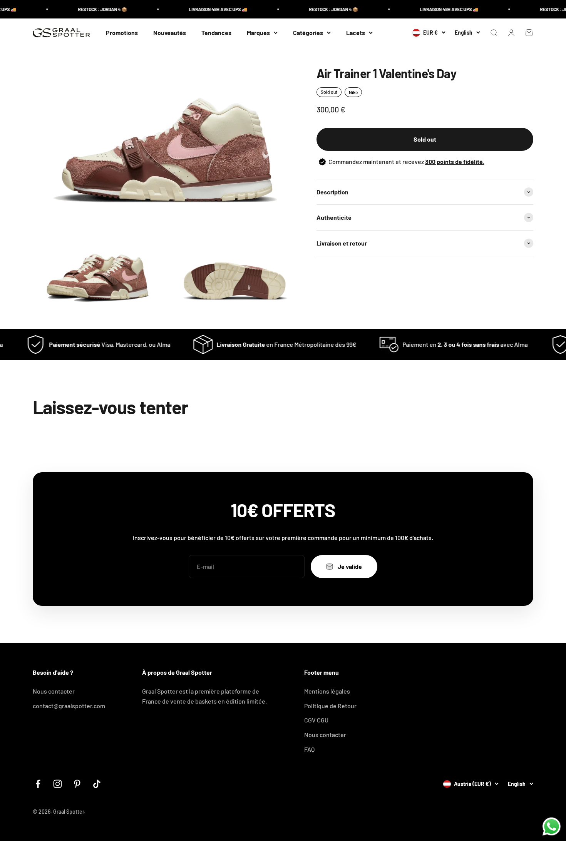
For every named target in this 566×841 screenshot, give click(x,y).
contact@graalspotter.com (69, 705)
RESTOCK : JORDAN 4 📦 (90, 9)
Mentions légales (327, 691)
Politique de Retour (330, 705)
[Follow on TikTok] (97, 784)
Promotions (122, 32)
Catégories (308, 32)
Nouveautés (169, 32)
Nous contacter (54, 691)
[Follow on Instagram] (57, 784)
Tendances (216, 32)
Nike (353, 92)
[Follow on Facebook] (38, 784)
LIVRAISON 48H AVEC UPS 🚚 (206, 9)
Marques (258, 32)
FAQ (309, 749)
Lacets (355, 32)
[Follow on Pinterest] (77, 784)
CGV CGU (316, 720)
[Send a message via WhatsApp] (551, 826)
